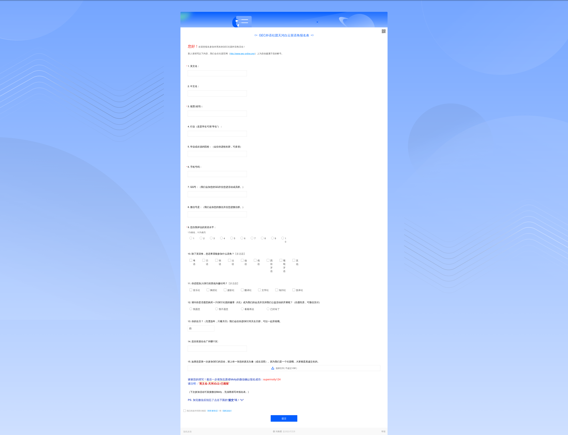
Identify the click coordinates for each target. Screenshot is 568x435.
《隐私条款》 (227, 410)
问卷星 (279, 431)
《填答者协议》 (212, 410)
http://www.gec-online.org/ (242, 53)
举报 (383, 431)
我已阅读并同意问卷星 (196, 410)
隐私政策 (187, 431)
